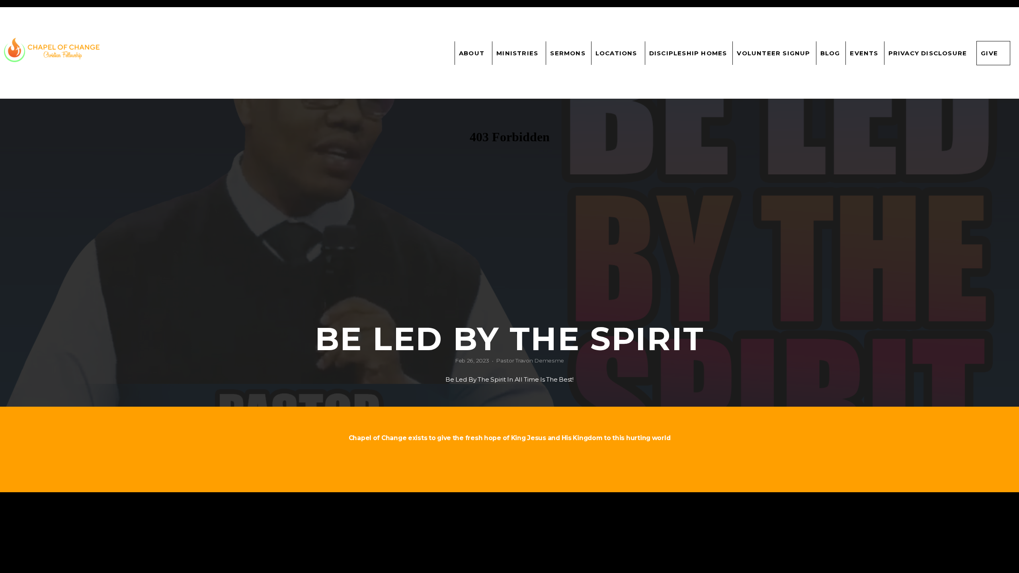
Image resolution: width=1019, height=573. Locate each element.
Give (989, 53)
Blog (830, 53)
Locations (617, 53)
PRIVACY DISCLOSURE (927, 53)
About (472, 53)
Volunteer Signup (773, 53)
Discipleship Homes (688, 53)
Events (864, 53)
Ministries (518, 53)
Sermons (567, 53)
